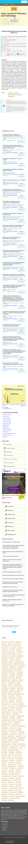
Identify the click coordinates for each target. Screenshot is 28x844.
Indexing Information (10, 466)
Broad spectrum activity (11, 681)
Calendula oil (4, 766)
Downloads (4, 828)
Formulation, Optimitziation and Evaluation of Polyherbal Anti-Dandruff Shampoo (14, 251)
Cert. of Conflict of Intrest (11, 459)
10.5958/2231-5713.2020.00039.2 (11, 152)
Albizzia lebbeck (18, 677)
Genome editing (10, 790)
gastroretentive (18, 778)
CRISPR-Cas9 (21, 788)
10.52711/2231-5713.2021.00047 (11, 219)
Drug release (19, 653)
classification (11, 659)
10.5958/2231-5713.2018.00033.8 (11, 244)
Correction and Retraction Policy (9, 433)
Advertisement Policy (7, 435)
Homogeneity (4, 671)
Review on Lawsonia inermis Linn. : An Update (14, 180)
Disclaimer (5, 436)
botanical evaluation (11, 94)
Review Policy (5, 431)
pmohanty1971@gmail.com (10, 39)
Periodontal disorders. (12, 671)
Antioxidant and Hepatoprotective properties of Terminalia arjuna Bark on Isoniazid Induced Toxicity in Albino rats (14, 286)
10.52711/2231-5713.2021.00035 (11, 163)
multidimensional (18, 657)
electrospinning (4, 647)
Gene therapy (4, 790)
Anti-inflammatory (12, 675)
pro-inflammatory (19, 675)
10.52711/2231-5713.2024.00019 (11, 279)
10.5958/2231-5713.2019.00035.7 (11, 195)
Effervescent (4, 782)
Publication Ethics (6, 428)
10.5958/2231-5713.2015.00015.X (11, 357)
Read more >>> (23, 405)
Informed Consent (6, 418)
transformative (18, 782)
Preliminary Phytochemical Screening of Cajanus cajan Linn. (14, 32)
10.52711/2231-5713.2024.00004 (11, 368)
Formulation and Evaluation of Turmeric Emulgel (12, 159)
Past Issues (4, 825)
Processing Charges (9, 462)
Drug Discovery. (11, 800)
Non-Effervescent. (11, 782)
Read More (21, 141)
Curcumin (20, 748)
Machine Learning (5, 665)
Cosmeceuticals (4, 770)
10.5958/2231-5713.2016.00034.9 (11, 318)
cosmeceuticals (11, 770)
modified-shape (21, 776)
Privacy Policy (5, 426)
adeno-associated (18, 784)
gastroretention (4, 778)
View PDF (11, 54)
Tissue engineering (19, 651)
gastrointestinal (4, 677)
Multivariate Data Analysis (19, 661)
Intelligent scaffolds (12, 653)
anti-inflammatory (5, 667)
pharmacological (20, 671)
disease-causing (4, 784)
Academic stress (19, 641)
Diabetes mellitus (20, 689)
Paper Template (8, 451)
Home (3, 837)
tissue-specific (11, 784)
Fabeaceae (16, 92)
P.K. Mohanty (8, 36)
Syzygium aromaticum (17, 669)
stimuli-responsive (5, 649)
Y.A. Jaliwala (4, 37)
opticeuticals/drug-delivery (16, 645)
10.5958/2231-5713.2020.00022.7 (11, 305)
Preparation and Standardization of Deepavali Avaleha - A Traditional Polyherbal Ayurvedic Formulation (14, 313)
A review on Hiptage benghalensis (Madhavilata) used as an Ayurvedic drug (13, 135)
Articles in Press (5, 827)
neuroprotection (12, 689)
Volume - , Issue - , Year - (14, 50)
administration (4, 683)
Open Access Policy (7, 421)
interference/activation (14, 788)
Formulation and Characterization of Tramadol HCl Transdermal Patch (12, 202)
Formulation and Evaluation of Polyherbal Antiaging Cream (13, 214)
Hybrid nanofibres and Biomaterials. (17, 655)
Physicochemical (12, 760)
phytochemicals (19, 94)
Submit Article (8, 444)
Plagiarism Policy (6, 424)
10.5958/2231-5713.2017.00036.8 (11, 183)
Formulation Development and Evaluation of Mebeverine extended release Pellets (13, 226)
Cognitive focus (10, 643)
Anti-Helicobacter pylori (13, 748)
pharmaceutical (4, 661)
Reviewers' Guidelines (7, 430)
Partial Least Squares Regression (19, 663)
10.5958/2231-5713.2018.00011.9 (11, 231)
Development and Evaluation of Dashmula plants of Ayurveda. (13, 170)
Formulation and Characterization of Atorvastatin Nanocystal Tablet (12, 325)
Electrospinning (4, 653)
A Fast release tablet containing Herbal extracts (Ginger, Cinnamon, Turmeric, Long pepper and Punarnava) (13, 146)
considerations (11, 754)
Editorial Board (17, 837)
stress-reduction (11, 641)
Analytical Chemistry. (21, 665)
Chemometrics (10, 661)
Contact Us (12, 4)
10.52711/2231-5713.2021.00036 (11, 256)
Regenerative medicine (6, 655)
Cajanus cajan (10, 92)
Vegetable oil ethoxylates (12, 766)
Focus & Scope (6, 416)
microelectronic (17, 683)
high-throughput (11, 794)
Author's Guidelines (10, 448)
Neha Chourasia (15, 36)
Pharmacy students (17, 643)
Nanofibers (4, 651)
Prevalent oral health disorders (7, 669)
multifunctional (19, 647)
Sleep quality (4, 643)
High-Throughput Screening (15, 798)
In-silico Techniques (5, 798)
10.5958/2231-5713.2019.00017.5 (11, 330)
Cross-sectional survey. (6, 645)
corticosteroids (4, 754)
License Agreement (7, 419)
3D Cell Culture (4, 800)
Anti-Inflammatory (5, 748)
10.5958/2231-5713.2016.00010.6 (11, 268)
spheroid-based (4, 796)
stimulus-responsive (12, 647)
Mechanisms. (19, 681)
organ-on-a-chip (18, 794)
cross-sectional (4, 641)
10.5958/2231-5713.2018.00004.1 (11, 207)
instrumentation (4, 657)
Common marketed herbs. (6, 776)
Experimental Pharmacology (20, 796)
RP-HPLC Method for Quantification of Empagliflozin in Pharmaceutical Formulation (14, 190)
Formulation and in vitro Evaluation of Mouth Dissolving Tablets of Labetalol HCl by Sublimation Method (13, 264)
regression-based (5, 659)
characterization (19, 760)
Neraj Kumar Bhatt (22, 36)
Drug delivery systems (11, 651)
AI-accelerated (12, 649)
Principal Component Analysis (7, 663)
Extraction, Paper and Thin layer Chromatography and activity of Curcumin (13, 363)
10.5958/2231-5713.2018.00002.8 (11, 174)
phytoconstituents (5, 689)
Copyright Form (9, 455)
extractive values (11, 96)
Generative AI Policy (7, 423)
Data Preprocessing (12, 665)
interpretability (17, 659)
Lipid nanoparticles (18, 790)
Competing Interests (7, 414)
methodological (11, 657)
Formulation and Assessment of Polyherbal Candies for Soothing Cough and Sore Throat (14, 275)
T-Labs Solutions (10, 842)
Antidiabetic (4, 681)
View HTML (21, 54)
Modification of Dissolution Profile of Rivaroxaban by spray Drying (12, 238)
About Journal (5, 4)
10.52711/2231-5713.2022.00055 (11, 343)
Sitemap (23, 837)
